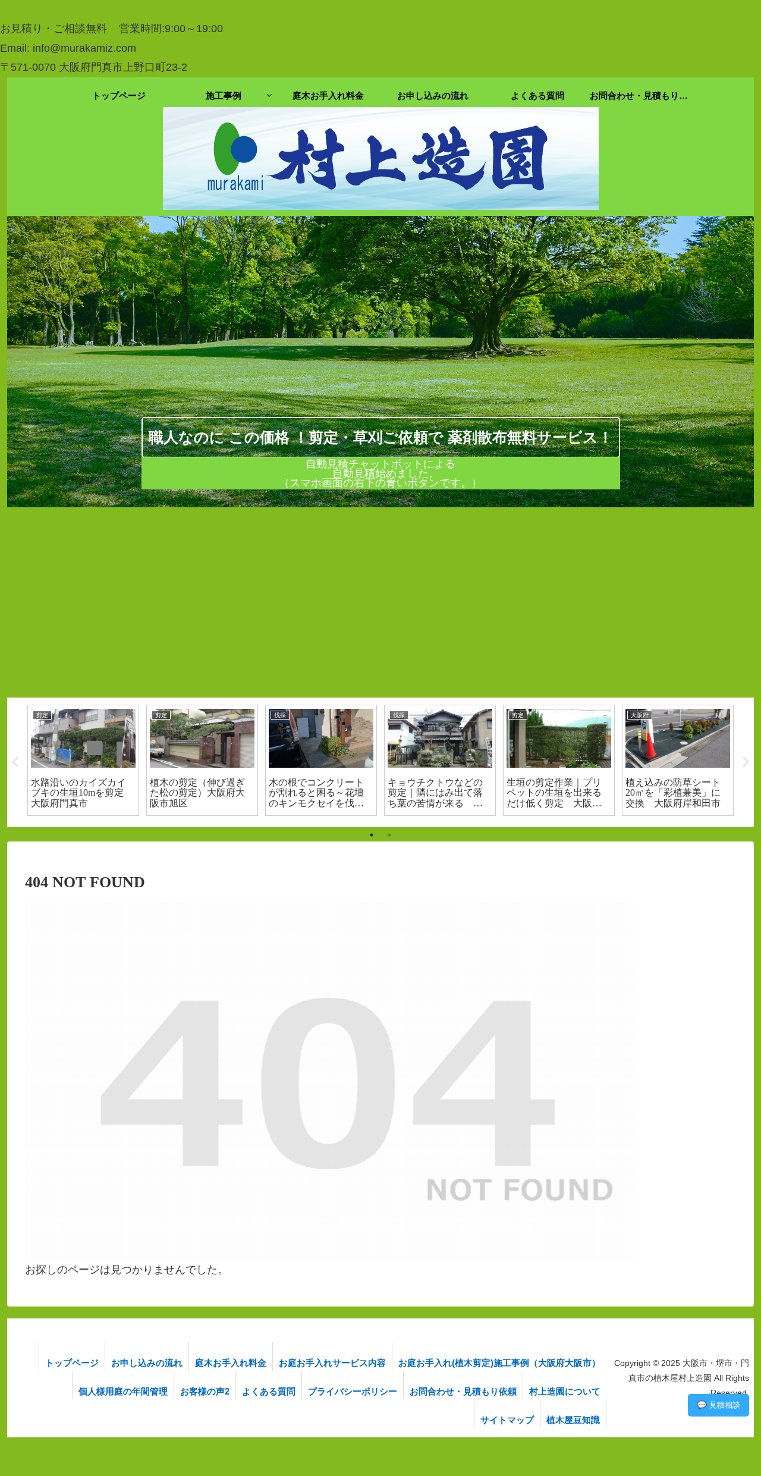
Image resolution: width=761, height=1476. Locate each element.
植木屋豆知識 (573, 1420)
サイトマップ (507, 1420)
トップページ (72, 1363)
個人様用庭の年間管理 (123, 1391)
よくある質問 (268, 1391)
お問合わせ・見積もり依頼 (463, 1391)
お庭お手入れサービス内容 (332, 1363)
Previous (16, 762)
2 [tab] (389, 835)
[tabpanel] (83, 760)
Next (745, 762)
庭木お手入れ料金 (230, 1363)
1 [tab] (372, 835)
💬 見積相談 (718, 1404)
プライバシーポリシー (352, 1391)
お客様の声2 (204, 1391)
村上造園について (564, 1391)
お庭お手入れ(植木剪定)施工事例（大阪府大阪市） (499, 1363)
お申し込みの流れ (147, 1363)
